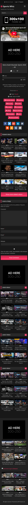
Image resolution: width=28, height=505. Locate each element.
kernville (19, 103)
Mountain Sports (10, 100)
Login (16, 2)
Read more (13, 90)
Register (21, 2)
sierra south (11, 114)
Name (3, 228)
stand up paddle (14, 117)
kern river (10, 103)
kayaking (20, 100)
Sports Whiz (8, 6)
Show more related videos (14, 194)
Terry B (16, 94)
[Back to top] (23, 500)
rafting (8, 110)
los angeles (19, 107)
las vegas (9, 107)
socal (19, 114)
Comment (3, 209)
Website (3, 241)
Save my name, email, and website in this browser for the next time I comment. (14, 252)
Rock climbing (18, 110)
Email (3, 235)
